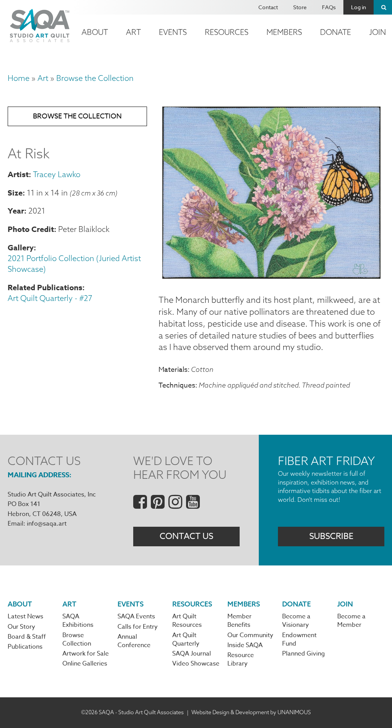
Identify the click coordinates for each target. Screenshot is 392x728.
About (95, 32)
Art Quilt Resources (187, 620)
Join (345, 604)
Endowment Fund (299, 639)
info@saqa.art (47, 523)
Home (18, 78)
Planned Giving (303, 653)
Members (284, 32)
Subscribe (331, 536)
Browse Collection (76, 639)
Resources (226, 32)
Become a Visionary (296, 620)
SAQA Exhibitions (77, 620)
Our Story (21, 626)
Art (133, 32)
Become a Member (351, 620)
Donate (335, 32)
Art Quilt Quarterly (185, 639)
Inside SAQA (245, 645)
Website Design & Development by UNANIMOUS (251, 712)
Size (15, 192)
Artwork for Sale (85, 653)
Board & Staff (27, 636)
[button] (271, 275)
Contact (268, 7)
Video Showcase (195, 663)
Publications (25, 646)
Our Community (250, 635)
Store (300, 7)
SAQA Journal (191, 653)
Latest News (25, 616)
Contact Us (186, 536)
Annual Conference (134, 641)
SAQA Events (136, 616)
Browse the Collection (95, 78)
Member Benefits (239, 620)
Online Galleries (84, 663)
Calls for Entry (138, 626)
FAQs (329, 7)
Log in (358, 7)
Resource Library (240, 659)
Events (173, 32)
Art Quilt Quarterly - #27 (50, 298)
